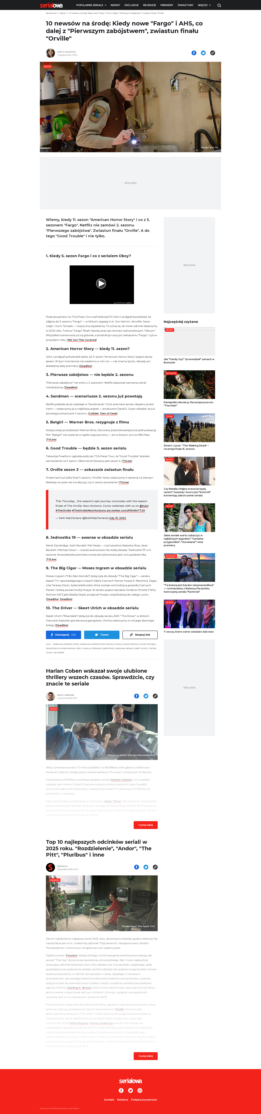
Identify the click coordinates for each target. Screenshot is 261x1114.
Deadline (86, 365)
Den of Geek (108, 413)
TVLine (51, 439)
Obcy (79, 648)
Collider (94, 413)
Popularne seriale (89, 5)
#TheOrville (63, 510)
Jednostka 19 (52, 648)
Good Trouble (148, 644)
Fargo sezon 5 (131, 644)
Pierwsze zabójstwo (103, 648)
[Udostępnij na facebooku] (194, 53)
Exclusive (132, 5)
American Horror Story (66, 644)
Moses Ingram (67, 648)
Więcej (203, 5)
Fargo (119, 644)
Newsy (115, 5)
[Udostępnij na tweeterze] (203, 53)
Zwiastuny (185, 5)
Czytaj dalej (146, 825)
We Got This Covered (82, 339)
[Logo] (51, 5)
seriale (130, 648)
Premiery (167, 5)
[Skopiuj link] (212, 53)
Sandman (120, 648)
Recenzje (149, 5)
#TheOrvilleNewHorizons (89, 510)
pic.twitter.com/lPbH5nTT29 (126, 510)
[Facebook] (121, 1091)
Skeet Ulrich (141, 648)
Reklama (122, 1099)
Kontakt (109, 1099)
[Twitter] (130, 1091)
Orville (87, 648)
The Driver (58, 652)
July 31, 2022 (117, 518)
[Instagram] (140, 1091)
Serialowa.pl (51, 13)
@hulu (144, 505)
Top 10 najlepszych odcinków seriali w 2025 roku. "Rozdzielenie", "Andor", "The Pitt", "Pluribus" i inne (98, 848)
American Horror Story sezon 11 (97, 644)
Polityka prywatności (144, 1099)
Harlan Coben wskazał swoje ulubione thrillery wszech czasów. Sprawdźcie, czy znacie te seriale (100, 677)
